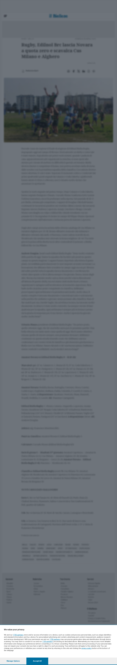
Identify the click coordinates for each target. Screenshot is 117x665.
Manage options (13, 661)
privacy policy (86, 648)
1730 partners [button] (18, 635)
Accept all (37, 661)
